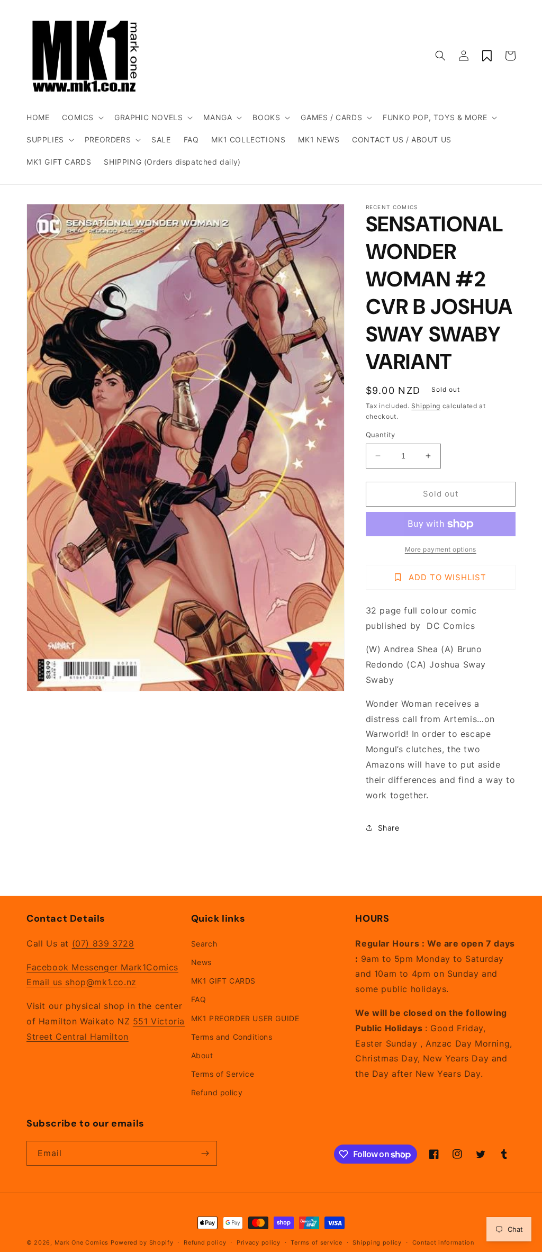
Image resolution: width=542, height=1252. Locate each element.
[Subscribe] (204, 1153)
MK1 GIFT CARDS (223, 980)
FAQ (198, 999)
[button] (82, 117)
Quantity (380, 434)
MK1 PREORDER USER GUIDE (245, 1018)
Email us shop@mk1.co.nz (81, 982)
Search (204, 943)
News (201, 962)
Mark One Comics (82, 1242)
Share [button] (389, 827)
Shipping (425, 406)
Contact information (443, 1242)
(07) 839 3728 (103, 943)
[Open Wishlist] (487, 55)
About (202, 1055)
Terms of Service (223, 1073)
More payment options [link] (440, 549)
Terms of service (316, 1242)
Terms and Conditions (232, 1036)
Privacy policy (259, 1242)
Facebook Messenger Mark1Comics (102, 967)
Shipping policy (377, 1242)
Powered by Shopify (142, 1242)
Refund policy (217, 1092)
